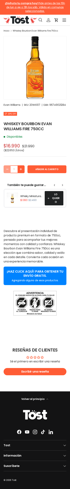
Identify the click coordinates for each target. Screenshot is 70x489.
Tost (14, 480)
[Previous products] (55, 185)
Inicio (6, 31)
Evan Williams (12, 105)
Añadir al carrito (47, 169)
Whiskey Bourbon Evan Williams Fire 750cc (35, 31)
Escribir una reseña (35, 371)
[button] (56, 20)
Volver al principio (33, 399)
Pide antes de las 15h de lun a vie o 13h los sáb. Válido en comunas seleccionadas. (35, 7)
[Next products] (62, 185)
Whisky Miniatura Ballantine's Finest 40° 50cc (31, 196)
